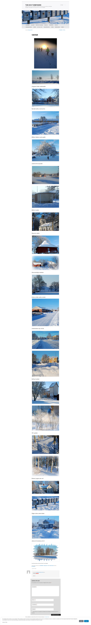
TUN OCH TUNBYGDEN (33, 5)
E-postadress (34, 604)
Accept (86, 621)
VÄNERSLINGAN (57, 27)
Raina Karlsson (52, 565)
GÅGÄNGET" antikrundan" (43, 565)
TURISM (52, 27)
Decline (81, 621)
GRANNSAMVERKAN (29, 27)
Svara (34, 575)
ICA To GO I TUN (39, 27)
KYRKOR (34, 27)
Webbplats (33, 609)
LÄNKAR (62, 27)
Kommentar (34, 587)
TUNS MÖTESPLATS (47, 27)
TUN (48, 565)
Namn (33, 600)
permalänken (33, 566)
